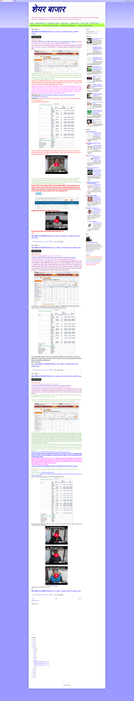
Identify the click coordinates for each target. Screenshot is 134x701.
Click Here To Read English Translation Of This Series (46, 256)
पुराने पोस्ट (79, 598)
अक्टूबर (35, 649)
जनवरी (35, 667)
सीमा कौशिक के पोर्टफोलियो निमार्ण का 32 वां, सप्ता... (41, 663)
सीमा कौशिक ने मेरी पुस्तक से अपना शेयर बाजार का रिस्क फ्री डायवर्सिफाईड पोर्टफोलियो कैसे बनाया (53, 259)
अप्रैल (35, 657)
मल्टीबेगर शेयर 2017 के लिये (35, 25)
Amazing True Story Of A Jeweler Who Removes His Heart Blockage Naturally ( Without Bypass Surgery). (97, 211)
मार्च (34, 658)
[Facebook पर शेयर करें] (61, 241)
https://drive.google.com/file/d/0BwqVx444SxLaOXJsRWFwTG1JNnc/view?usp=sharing (54, 466)
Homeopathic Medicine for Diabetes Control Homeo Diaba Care (97, 185)
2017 (34, 669)
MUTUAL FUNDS (84, 23)
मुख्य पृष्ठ (31, 23)
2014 (34, 674)
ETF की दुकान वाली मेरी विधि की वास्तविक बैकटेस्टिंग (98, 39)
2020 (34, 644)
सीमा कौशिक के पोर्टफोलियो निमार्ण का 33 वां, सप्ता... (41, 661)
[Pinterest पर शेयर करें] (62, 241)
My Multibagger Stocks (91, 131)
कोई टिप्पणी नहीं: (51, 241)
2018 (34, 647)
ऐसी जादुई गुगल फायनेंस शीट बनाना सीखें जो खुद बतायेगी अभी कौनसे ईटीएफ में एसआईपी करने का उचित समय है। (97, 49)
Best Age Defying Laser (92, 221)
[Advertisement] (56, 620)
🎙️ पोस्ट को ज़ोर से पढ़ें (36, 36)
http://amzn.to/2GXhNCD (48, 472)
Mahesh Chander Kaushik (92, 242)
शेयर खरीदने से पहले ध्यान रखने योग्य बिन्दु (68, 25)
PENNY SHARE (64, 23)
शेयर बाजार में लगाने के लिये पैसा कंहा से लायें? (50, 25)
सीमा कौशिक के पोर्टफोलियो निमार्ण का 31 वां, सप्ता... (41, 665)
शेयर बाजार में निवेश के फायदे (40, 23)
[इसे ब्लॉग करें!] (58, 241)
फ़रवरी (35, 660)
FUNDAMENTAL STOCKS (53, 23)
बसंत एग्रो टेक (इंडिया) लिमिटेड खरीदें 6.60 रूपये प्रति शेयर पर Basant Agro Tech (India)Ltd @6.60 (97, 112)
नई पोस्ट (33, 598)
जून (34, 653)
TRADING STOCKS (74, 23)
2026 (34, 639)
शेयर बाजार (48, 9)
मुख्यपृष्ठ (56, 598)
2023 (34, 642)
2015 (34, 672)
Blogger (64, 685)
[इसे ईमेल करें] (57, 241)
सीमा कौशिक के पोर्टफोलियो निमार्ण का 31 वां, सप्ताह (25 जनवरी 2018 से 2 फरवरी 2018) (56, 376)
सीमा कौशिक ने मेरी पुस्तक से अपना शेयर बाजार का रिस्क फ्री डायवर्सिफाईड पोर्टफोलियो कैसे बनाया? (97, 86)
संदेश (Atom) (37, 600)
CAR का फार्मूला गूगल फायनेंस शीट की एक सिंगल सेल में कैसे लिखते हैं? (97, 146)
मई (34, 655)
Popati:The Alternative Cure (92, 208)
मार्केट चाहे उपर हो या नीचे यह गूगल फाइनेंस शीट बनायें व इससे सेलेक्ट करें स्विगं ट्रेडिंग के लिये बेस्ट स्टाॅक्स (97, 59)
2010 (34, 677)
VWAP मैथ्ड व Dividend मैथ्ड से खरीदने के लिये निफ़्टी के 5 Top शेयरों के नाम (97, 94)
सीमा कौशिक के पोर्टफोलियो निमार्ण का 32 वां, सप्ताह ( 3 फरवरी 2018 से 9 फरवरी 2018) (56, 248)
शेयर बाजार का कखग (94, 23)
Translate (95, 33)
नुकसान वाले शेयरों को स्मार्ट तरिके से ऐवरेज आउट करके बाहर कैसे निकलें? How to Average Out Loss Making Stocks (96, 158)
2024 (34, 641)
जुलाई (35, 652)
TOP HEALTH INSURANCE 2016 (84, 25)
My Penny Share (90, 155)
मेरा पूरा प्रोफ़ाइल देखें (89, 251)
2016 (34, 670)
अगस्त (35, 650)
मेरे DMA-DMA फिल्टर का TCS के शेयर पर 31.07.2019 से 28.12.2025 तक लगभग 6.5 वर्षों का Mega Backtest (98, 68)
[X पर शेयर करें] (60, 241)
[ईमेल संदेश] (55, 241)
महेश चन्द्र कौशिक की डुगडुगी (92, 195)
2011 (34, 675)
